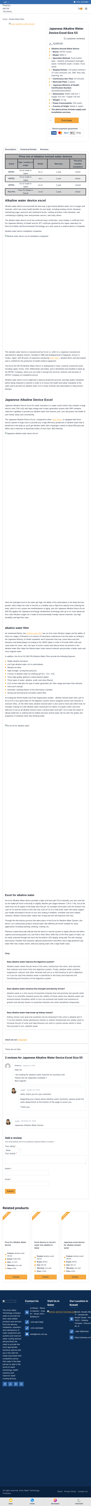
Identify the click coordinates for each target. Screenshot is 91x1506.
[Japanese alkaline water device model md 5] (26, 40)
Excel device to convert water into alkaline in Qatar (45, 1245)
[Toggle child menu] (5, 2)
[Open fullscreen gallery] (42, 56)
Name (8, 1168)
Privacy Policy (70, 1491)
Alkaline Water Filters (16, 19)
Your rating (10, 1146)
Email (8, 1179)
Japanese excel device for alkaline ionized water (74, 1245)
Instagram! (22, 1040)
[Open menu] (86, 9)
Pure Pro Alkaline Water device (15, 1243)
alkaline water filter (34, 633)
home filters (57, 420)
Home (5, 19)
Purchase (66, 120)
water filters (54, 358)
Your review (11, 1153)
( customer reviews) (74, 38)
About (59, 1491)
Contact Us (82, 1491)
